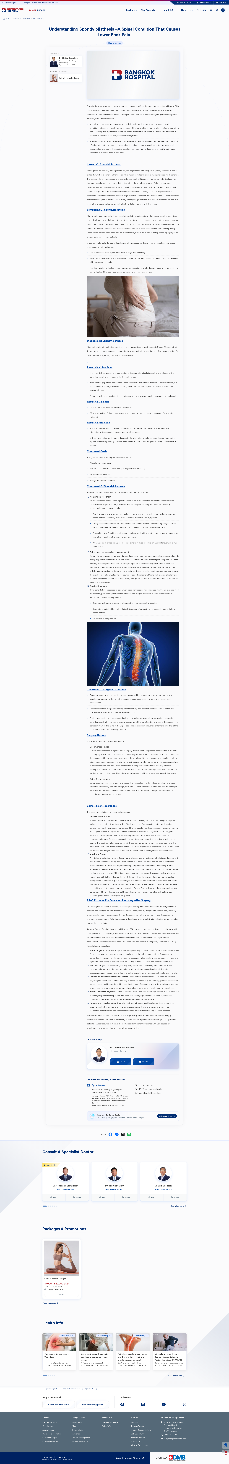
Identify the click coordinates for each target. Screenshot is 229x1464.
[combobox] (89, 2)
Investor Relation (138, 1437)
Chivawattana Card (50, 1441)
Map (74, 1426)
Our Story (135, 1422)
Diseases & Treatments (111, 1422)
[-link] (122, 1404)
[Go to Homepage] (14, 10)
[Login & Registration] (217, 10)
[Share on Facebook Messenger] (117, 1134)
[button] (201, 10)
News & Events (137, 1426)
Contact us (136, 1441)
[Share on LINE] (129, 1134)
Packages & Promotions (52, 1434)
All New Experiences (139, 1445)
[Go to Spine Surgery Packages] (61, 1258)
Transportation (78, 1430)
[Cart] (211, 10)
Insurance (76, 1434)
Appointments (48, 1430)
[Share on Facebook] (110, 1134)
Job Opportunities (138, 1434)
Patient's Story (108, 1426)
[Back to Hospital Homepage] (4, 19)
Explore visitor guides (81, 1437)
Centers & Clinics (49, 1422)
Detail (61, 1295)
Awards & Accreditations (141, 1430)
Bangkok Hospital (49, 1389)
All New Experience (80, 1441)
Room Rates (77, 1422)
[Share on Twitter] (123, 1134)
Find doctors (47, 1426)
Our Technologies (49, 1437)
